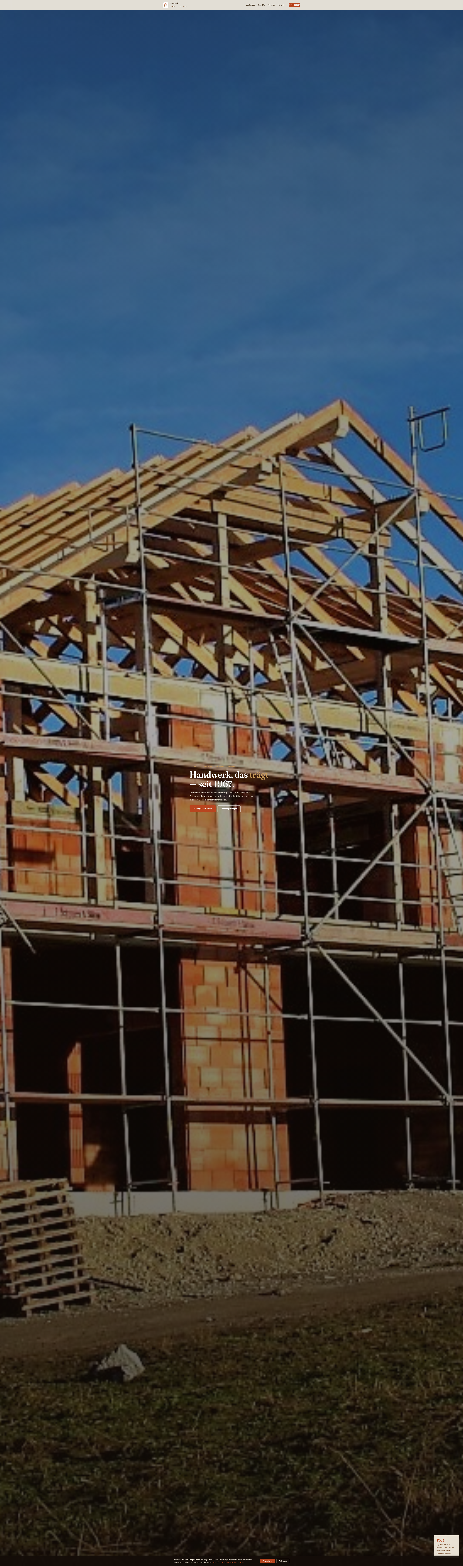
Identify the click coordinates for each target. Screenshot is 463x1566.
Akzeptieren (267, 1561)
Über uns (271, 5)
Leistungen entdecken (202, 808)
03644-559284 (294, 5)
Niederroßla (216, 792)
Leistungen (250, 5)
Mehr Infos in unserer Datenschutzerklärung (228, 1562)
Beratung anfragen (229, 808)
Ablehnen (283, 1561)
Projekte (261, 5)
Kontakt (282, 5)
